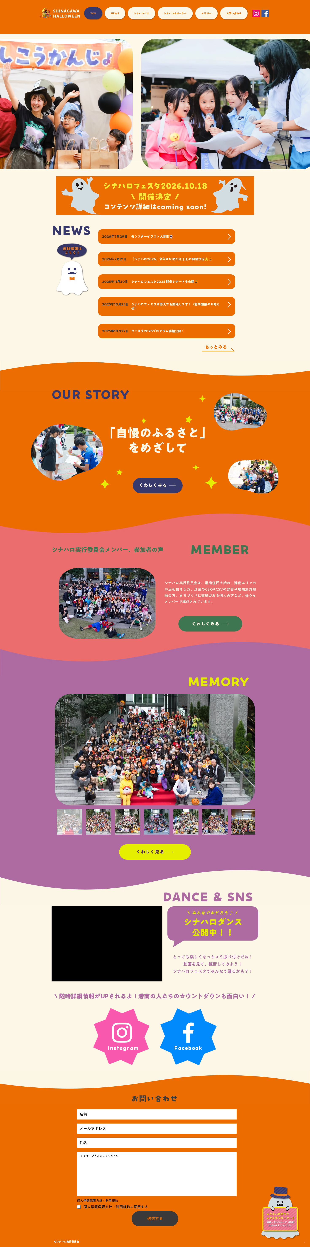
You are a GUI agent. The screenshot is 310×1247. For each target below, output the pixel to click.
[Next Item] (247, 749)
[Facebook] (265, 13)
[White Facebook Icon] (188, 1032)
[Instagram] (256, 13)
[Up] (229, 237)
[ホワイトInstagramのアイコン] (121, 1032)
